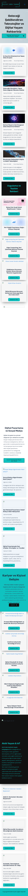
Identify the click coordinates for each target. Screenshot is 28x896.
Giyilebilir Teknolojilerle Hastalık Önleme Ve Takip (11, 864)
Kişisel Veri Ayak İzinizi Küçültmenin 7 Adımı (14, 208)
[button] (14, 36)
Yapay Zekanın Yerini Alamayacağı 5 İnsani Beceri (14, 706)
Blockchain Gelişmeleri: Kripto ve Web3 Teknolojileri (13, 160)
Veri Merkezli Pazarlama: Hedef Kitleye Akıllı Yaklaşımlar (14, 510)
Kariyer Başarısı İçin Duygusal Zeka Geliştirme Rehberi (13, 126)
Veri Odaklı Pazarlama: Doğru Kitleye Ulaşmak (14, 228)
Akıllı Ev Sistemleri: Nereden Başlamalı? (13, 798)
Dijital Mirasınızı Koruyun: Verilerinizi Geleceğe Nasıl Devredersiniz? (14, 293)
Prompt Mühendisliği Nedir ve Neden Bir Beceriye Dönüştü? (14, 622)
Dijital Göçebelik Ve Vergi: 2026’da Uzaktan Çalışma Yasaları (14, 663)
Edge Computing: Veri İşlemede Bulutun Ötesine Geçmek (14, 249)
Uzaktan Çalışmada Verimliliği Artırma (14, 643)
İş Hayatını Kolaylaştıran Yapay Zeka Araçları (13, 57)
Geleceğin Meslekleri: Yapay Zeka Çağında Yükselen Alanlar (13, 89)
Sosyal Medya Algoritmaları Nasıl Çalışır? (12, 478)
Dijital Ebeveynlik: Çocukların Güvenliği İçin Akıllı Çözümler (13, 830)
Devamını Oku (9, 73)
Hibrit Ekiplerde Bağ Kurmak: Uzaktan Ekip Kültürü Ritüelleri (14, 685)
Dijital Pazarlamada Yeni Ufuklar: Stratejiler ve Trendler (14, 547)
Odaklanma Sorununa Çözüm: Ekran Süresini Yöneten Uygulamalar (14, 271)
